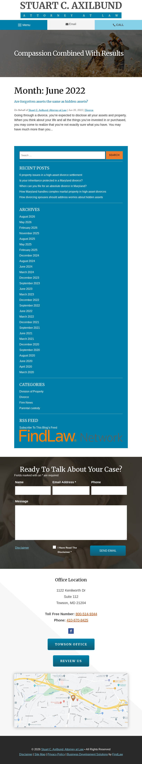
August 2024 (27, 261)
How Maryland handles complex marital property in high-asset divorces (62, 191)
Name (19, 482)
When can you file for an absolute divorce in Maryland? (53, 186)
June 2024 (25, 266)
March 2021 (26, 338)
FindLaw (117, 754)
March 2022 (26, 316)
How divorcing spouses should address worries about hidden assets (61, 197)
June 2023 (25, 288)
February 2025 (28, 249)
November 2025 (29, 233)
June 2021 (25, 333)
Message (21, 501)
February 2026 (28, 227)
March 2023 (26, 294)
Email (72, 24)
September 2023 (29, 283)
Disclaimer (22, 547)
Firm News (26, 402)
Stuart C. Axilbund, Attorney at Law (47, 110)
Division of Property (31, 391)
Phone (96, 482)
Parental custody (29, 408)
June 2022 (25, 311)
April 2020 (25, 366)
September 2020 (29, 349)
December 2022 (29, 299)
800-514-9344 (86, 614)
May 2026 (25, 222)
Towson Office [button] (71, 644)
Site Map (39, 754)
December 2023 (29, 277)
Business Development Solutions (87, 754)
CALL (120, 24)
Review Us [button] (71, 661)
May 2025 (25, 244)
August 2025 (27, 238)
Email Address (64, 482)
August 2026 (27, 216)
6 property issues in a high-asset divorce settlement (50, 174)
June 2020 (25, 361)
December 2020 (29, 344)
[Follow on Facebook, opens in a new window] (71, 631)
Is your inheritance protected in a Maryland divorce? (51, 180)
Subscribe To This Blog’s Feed (38, 427)
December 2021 (29, 322)
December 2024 (29, 255)
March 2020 (26, 372)
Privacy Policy (56, 754)
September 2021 (29, 327)
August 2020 (27, 355)
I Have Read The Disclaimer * (67, 549)
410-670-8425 (77, 620)
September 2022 (29, 305)
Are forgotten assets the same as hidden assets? (51, 101)
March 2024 (26, 272)
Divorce (89, 110)
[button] (23, 25)
